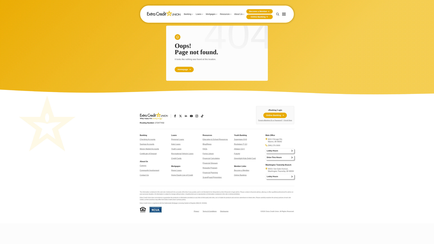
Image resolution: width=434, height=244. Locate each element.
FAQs (205, 149)
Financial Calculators (211, 158)
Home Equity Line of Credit (182, 175)
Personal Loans (177, 139)
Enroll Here (288, 120)
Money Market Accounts (149, 149)
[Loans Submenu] (202, 14)
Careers (143, 166)
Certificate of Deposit (148, 154)
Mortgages (210, 14)
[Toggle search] (278, 14)
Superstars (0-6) (240, 139)
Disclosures (224, 211)
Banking (187, 14)
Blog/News (207, 144)
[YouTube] (191, 116)
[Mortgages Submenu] (216, 14)
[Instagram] (196, 116)
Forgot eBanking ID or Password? (270, 120)
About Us (238, 14)
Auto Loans (175, 144)
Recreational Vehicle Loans (182, 154)
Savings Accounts (147, 144)
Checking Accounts (147, 139)
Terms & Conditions (210, 211)
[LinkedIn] (186, 116)
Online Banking (240, 175)
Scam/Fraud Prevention (212, 177)
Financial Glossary (210, 163)
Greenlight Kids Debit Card (245, 158)
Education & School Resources (215, 139)
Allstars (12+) (239, 149)
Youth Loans (176, 149)
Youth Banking (240, 135)
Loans (198, 14)
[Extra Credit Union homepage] (164, 14)
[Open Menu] (284, 14)
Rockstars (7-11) (240, 144)
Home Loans (176, 170)
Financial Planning (210, 173)
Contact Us (144, 175)
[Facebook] (175, 116)
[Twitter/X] (180, 116)
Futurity (237, 154)
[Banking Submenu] (192, 14)
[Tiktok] (202, 116)
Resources (225, 14)
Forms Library (208, 154)
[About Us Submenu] (243, 14)
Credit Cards (176, 158)
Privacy (196, 211)
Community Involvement (149, 170)
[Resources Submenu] (230, 14)
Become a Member (241, 170)
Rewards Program (210, 168)
